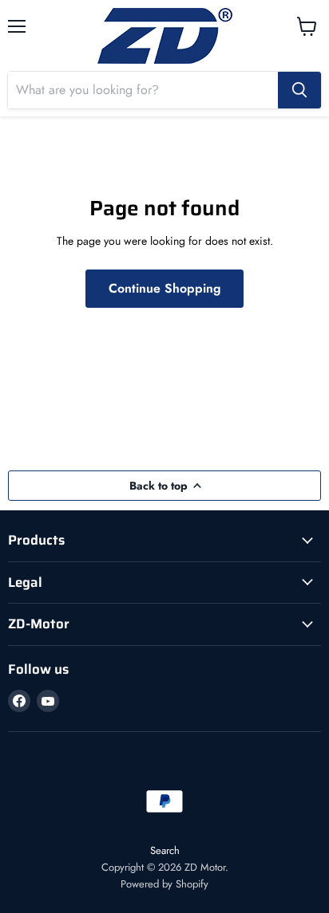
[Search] (299, 90)
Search (165, 850)
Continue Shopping (164, 288)
